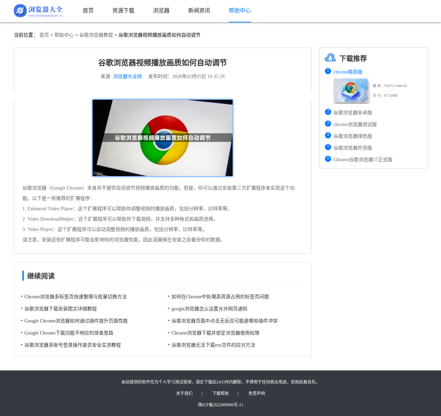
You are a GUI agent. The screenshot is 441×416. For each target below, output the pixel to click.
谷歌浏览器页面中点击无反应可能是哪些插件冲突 (225, 320)
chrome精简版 (348, 72)
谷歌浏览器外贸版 (353, 148)
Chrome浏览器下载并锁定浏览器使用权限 (215, 333)
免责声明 (256, 393)
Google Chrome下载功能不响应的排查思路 (68, 333)
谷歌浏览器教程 (96, 35)
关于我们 (184, 393)
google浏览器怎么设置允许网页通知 (209, 308)
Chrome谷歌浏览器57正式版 (363, 159)
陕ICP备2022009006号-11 (220, 405)
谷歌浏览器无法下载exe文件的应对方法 (213, 345)
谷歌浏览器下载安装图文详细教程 (60, 308)
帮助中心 (64, 35)
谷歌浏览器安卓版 (353, 112)
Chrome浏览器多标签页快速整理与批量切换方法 (75, 296)
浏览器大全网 (127, 76)
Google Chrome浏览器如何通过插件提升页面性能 (76, 320)
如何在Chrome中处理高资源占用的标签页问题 (220, 296)
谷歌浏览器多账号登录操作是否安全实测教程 (72, 345)
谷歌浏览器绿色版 (353, 136)
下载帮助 (220, 393)
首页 (44, 35)
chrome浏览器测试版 (355, 124)
